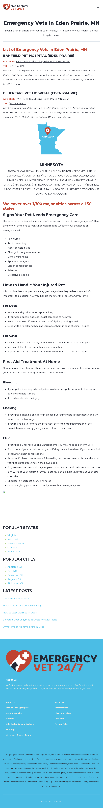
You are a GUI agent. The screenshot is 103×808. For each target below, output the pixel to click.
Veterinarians (61, 707)
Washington (14, 551)
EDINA (22, 180)
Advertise (59, 702)
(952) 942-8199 (17, 66)
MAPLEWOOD (23, 184)
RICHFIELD (93, 184)
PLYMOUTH (78, 184)
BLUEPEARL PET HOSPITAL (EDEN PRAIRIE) (40, 93)
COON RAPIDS (32, 175)
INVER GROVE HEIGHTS (42, 180)
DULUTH (71, 175)
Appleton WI (15, 567)
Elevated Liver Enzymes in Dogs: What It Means (30, 619)
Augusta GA (14, 579)
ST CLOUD (88, 189)
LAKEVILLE (65, 180)
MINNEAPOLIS (42, 184)
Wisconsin (13, 539)
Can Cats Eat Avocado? (16, 598)
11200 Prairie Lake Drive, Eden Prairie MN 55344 (43, 61)
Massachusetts (16, 543)
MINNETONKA (61, 184)
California (13, 547)
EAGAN (83, 175)
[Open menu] (97, 7)
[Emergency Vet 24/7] (15, 7)
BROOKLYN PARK (83, 171)
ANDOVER (14, 171)
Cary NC (12, 571)
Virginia (12, 535)
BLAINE (46, 171)
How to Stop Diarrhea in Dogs (20, 612)
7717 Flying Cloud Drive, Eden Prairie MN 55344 (42, 99)
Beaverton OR (15, 575)
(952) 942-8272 (17, 103)
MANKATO (79, 180)
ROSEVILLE (29, 189)
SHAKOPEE (72, 189)
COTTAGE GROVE (53, 175)
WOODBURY (60, 193)
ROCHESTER (13, 189)
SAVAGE (59, 189)
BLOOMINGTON (62, 171)
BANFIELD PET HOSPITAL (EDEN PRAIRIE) (38, 56)
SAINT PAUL (45, 189)
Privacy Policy (62, 724)
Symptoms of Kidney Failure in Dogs (23, 626)
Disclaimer (60, 718)
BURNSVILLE (14, 175)
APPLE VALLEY (30, 171)
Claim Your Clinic (63, 713)
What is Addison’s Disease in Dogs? (23, 605)
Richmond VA (15, 583)
